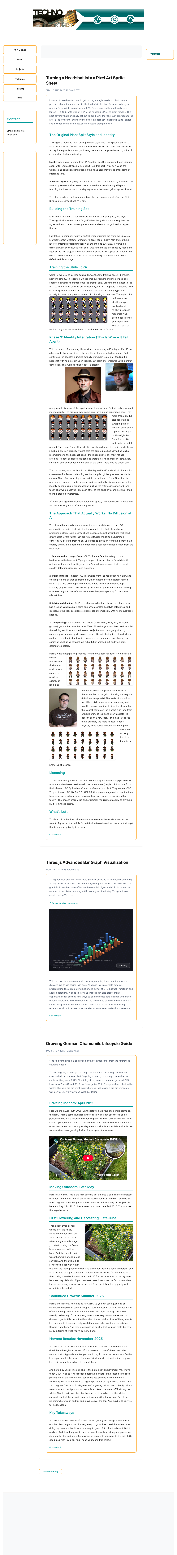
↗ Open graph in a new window (63, 903)
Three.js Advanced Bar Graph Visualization (87, 862)
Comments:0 (55, 834)
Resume (20, 88)
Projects (20, 69)
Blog (19, 97)
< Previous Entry (50, 1471)
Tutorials (20, 79)
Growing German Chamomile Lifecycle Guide (89, 1043)
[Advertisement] (20, 199)
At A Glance (20, 49)
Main (20, 59)
